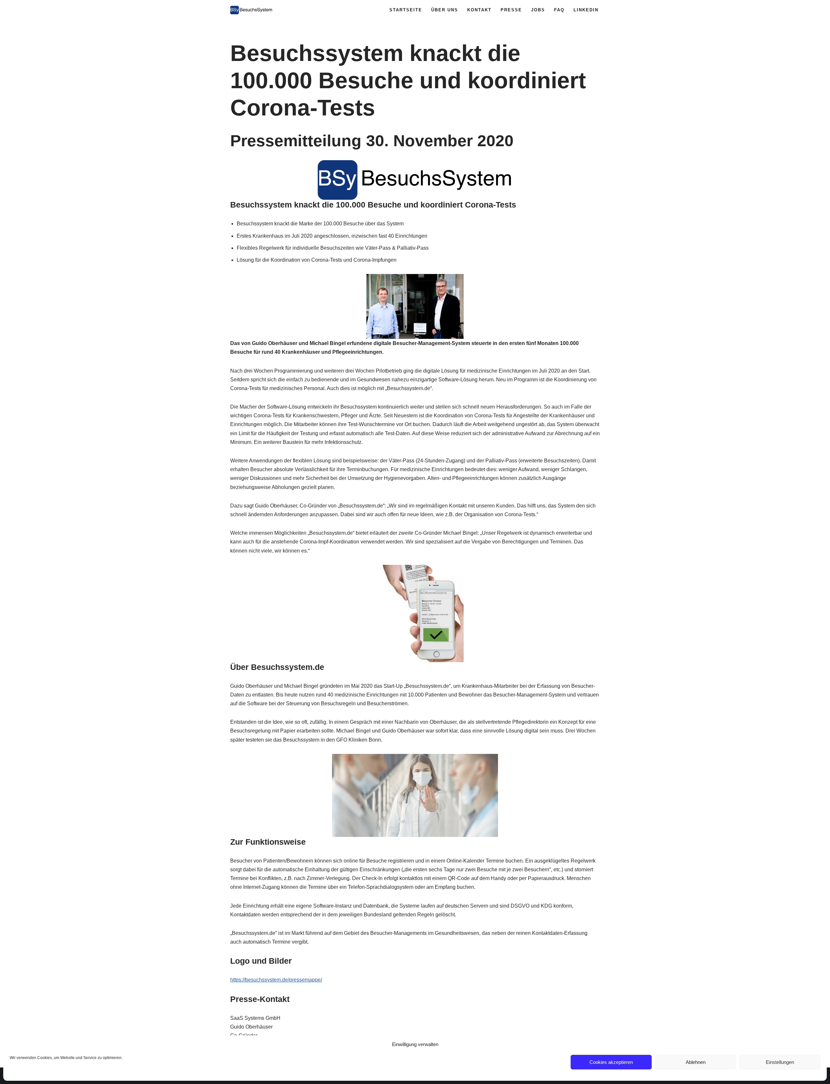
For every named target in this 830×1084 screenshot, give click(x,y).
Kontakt (479, 9)
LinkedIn (586, 9)
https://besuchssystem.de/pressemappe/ (276, 980)
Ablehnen (696, 1062)
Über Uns (444, 9)
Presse (511, 9)
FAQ (559, 9)
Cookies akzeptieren (611, 1062)
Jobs (538, 9)
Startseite (405, 9)
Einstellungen (780, 1062)
